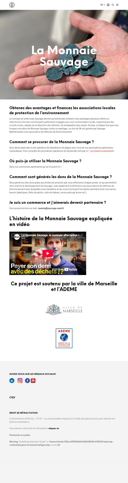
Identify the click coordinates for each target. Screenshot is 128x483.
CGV (12, 397)
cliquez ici (53, 428)
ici (59, 166)
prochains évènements (102, 151)
